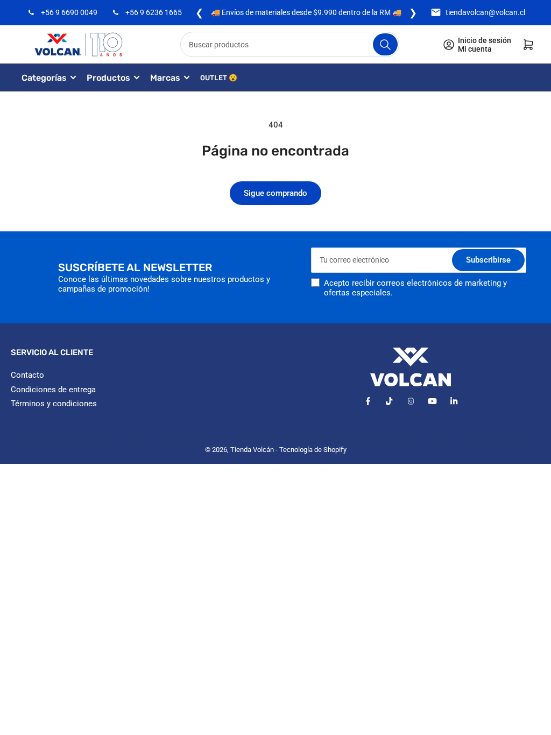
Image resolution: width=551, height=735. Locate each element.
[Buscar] (385, 44)
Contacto (27, 375)
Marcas (165, 78)
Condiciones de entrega (53, 389)
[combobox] (289, 44)
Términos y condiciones (54, 403)
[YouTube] (432, 401)
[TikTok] (389, 401)
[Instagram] (410, 401)
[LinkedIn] (453, 401)
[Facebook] (367, 401)
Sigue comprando (275, 193)
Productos (108, 78)
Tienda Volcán (252, 450)
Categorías (44, 78)
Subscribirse (488, 260)
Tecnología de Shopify (313, 450)
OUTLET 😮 (218, 78)
